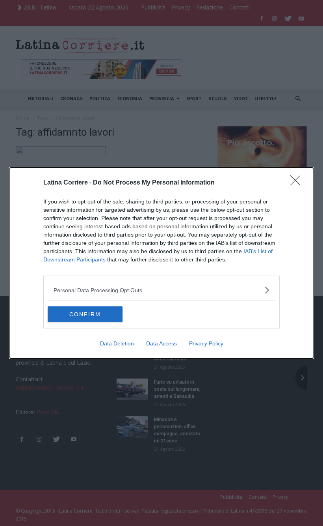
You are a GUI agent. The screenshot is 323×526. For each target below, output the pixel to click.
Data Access (161, 343)
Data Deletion (117, 343)
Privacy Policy (206, 343)
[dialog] (161, 263)
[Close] (297, 182)
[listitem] (161, 290)
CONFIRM (85, 314)
